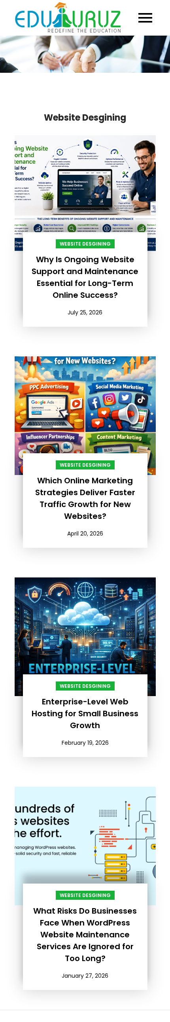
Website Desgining (85, 243)
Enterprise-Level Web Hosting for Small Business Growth (85, 713)
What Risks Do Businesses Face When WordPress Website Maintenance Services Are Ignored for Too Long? (85, 934)
